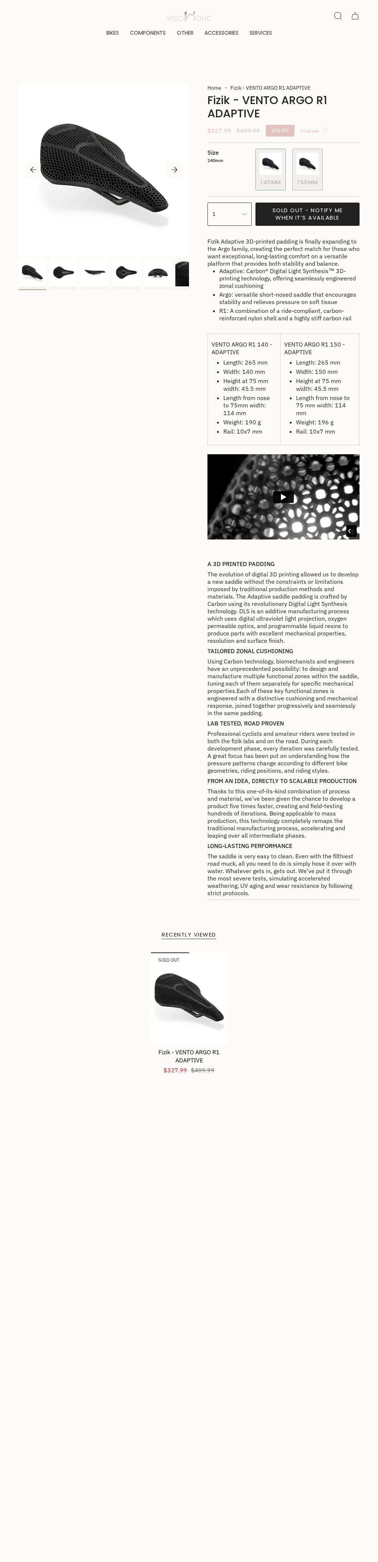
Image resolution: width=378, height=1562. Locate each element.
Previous (33, 169)
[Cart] (355, 16)
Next (174, 169)
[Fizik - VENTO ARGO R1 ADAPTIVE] (189, 998)
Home (214, 88)
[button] (112, 33)
